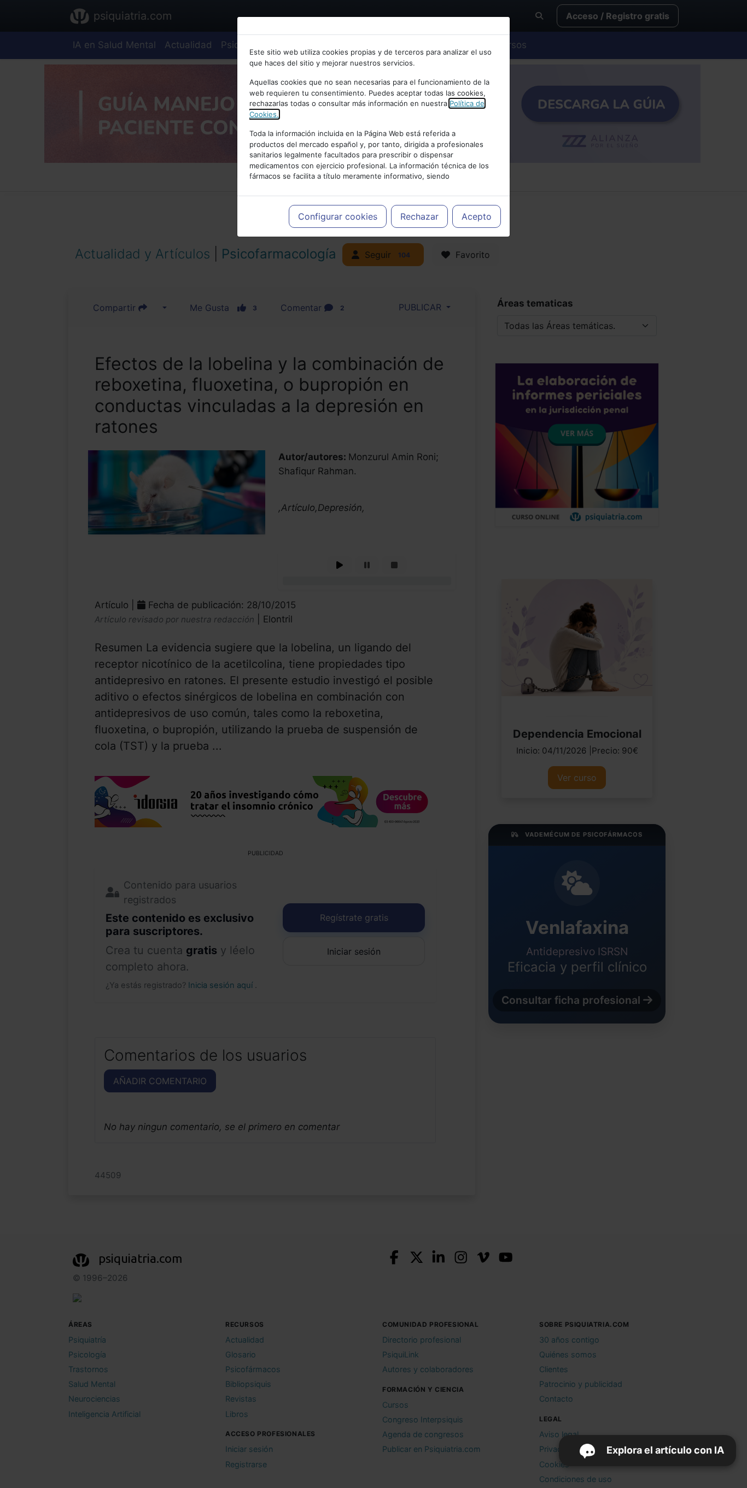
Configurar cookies (337, 216)
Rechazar (419, 216)
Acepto (477, 216)
